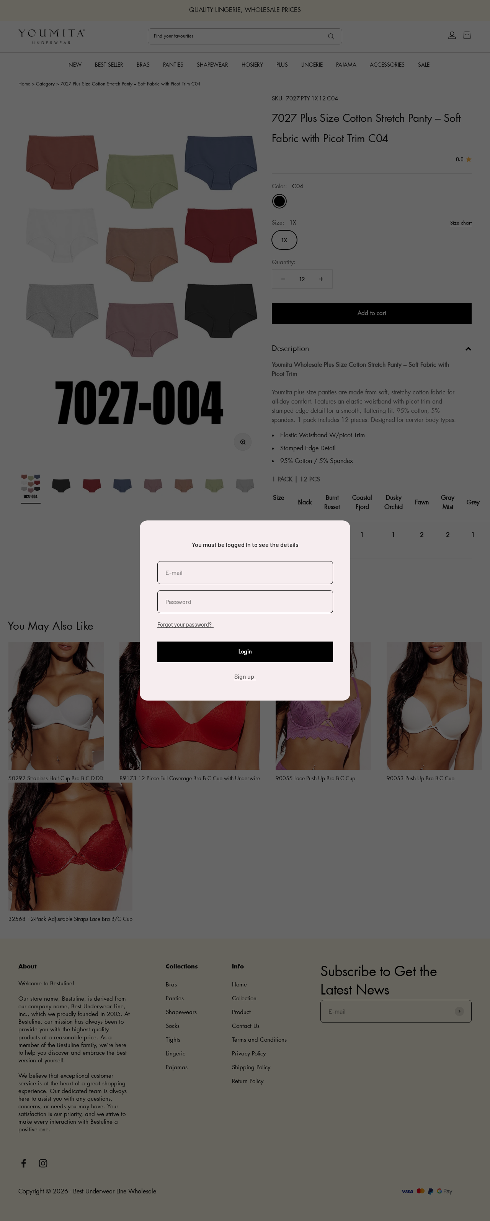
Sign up (244, 676)
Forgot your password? (184, 624)
